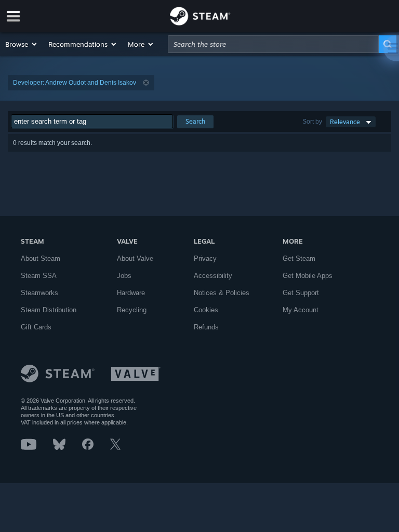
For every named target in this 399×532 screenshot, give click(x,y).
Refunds (206, 327)
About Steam (40, 258)
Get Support (301, 293)
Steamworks (39, 293)
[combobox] (273, 44)
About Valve (135, 258)
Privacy (205, 258)
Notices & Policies (221, 293)
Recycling (132, 310)
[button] (21, 44)
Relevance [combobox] (345, 122)
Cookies (206, 310)
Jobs (124, 276)
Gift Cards (36, 327)
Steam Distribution (48, 310)
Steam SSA (39, 276)
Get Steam (299, 258)
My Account (300, 310)
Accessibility (213, 276)
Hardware (131, 293)
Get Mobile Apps (307, 276)
